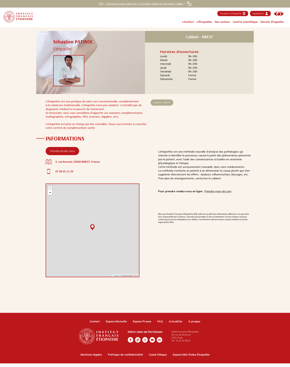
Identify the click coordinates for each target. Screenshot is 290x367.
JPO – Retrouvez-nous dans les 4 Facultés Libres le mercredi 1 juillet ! (141, 3)
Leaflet (115, 275)
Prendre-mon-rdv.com (217, 191)
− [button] (50, 192)
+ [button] (50, 188)
